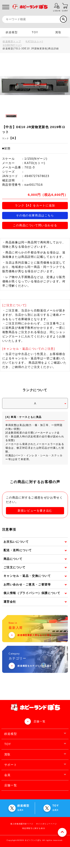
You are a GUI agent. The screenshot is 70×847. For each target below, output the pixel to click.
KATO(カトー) (34, 41)
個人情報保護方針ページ (21, 824)
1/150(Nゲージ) (12, 45)
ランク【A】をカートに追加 (35, 205)
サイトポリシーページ (46, 824)
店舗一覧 (39, 721)
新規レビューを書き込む (35, 510)
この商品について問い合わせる (35, 225)
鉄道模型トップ (12, 41)
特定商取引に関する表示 (33, 828)
